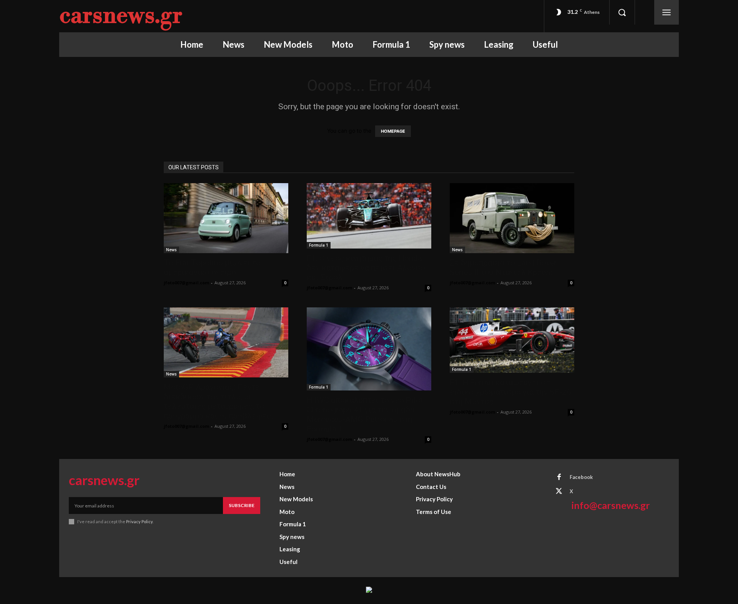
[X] (559, 492)
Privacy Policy (139, 521)
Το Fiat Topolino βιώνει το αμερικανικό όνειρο (212, 267)
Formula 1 (318, 245)
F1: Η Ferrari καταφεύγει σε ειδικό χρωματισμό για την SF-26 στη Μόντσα (510, 392)
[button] (622, 12)
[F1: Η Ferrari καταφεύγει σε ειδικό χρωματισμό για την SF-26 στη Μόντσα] (512, 340)
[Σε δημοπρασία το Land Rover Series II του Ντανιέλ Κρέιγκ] (512, 218)
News (171, 249)
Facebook (581, 477)
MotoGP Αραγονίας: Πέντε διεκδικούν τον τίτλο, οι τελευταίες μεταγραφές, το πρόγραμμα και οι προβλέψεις (219, 401)
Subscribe (241, 505)
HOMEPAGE (393, 131)
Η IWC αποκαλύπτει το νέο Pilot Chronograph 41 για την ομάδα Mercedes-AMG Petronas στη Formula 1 (365, 414)
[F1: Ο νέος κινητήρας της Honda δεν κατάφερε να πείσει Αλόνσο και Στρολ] (369, 216)
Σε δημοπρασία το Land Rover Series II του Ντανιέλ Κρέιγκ (503, 267)
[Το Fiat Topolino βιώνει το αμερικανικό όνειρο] (226, 218)
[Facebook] (559, 477)
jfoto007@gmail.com (186, 282)
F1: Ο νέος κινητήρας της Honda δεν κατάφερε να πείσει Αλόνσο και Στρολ (366, 268)
